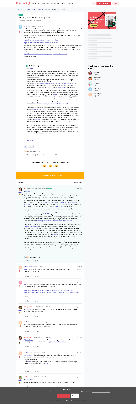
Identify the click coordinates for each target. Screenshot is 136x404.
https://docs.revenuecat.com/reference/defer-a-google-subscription (53, 83)
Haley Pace (97, 83)
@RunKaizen (29, 379)
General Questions (37, 9)
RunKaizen (27, 352)
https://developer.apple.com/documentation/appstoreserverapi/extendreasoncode (48, 290)
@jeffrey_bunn (28, 355)
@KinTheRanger (28, 340)
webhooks (37, 119)
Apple (55, 94)
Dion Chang (97, 88)
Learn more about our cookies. (101, 392)
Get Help (27, 9)
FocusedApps (98, 94)
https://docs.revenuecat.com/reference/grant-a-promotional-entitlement (45, 54)
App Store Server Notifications (57, 342)
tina (25, 188)
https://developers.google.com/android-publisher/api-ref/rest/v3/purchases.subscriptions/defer (52, 292)
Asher (25, 26)
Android (31, 146)
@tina (25, 269)
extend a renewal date (40, 109)
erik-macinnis (97, 78)
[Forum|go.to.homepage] (23, 3)
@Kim (27, 309)
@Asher (30, 68)
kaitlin (26, 377)
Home (34, 3)
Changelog (70, 3)
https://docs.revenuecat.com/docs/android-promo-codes (41, 43)
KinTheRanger (28, 322)
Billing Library (62, 87)
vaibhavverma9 (28, 266)
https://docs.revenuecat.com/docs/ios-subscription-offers (41, 40)
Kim (25, 282)
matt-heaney (97, 72)
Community (19, 9)
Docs (63, 3)
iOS (26, 146)
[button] (103, 3)
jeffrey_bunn (28, 307)
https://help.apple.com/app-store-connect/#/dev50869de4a (50, 104)
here (45, 311)
